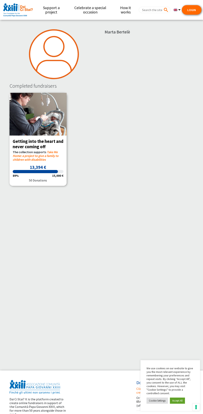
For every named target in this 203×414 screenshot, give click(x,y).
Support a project (51, 9)
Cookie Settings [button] (157, 400)
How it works (125, 9)
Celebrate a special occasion (90, 9)
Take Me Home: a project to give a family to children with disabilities (35, 155)
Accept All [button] (177, 400)
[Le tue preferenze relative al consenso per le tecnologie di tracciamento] (196, 407)
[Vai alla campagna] (38, 114)
